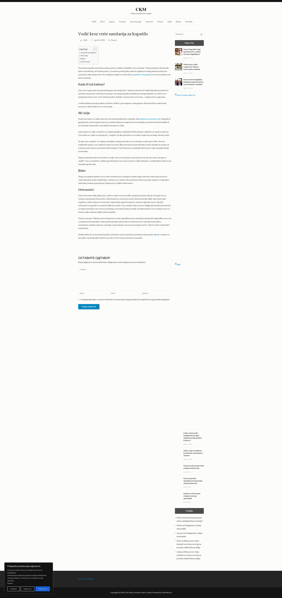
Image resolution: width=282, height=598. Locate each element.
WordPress (166, 592)
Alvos (159, 234)
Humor (160, 21)
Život (102, 21)
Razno (178, 21)
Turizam (122, 21)
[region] (28, 578)
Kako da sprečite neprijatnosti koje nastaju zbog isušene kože (192, 480)
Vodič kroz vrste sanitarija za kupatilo (113, 34)
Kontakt (188, 21)
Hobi (169, 21)
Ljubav (112, 21)
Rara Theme (146, 592)
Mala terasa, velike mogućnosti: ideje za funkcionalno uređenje (191, 66)
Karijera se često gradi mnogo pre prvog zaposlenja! (191, 495)
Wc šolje (84, 55)
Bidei (83, 59)
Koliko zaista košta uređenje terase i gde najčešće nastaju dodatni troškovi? (192, 436)
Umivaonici (85, 62)
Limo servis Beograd (86, 579)
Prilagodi (14, 589)
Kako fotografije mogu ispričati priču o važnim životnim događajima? (192, 51)
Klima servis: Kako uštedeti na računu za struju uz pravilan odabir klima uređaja (189, 544)
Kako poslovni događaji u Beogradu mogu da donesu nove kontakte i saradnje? (193, 81)
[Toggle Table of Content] (93, 49)
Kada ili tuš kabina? (88, 52)
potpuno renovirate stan (150, 119)
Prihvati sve (43, 589)
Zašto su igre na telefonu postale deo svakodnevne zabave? (192, 452)
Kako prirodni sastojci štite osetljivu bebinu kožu (193, 467)
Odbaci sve (27, 589)
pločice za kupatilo (142, 74)
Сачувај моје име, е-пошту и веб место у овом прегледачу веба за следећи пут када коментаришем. (125, 299)
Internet (149, 21)
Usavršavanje (135, 21)
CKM (141, 9)
